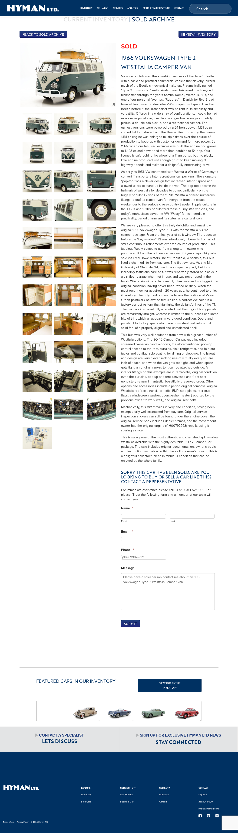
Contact (179, 8)
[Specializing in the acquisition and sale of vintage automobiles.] (33, 8)
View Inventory (200, 34)
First (124, 521)
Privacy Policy (23, 822)
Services (118, 8)
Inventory (86, 8)
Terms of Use (8, 822)
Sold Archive (153, 19)
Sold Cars (86, 801)
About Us (132, 8)
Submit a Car (126, 801)
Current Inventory (96, 19)
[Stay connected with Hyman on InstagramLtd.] (217, 815)
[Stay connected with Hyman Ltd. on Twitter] (209, 815)
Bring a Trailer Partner (156, 8)
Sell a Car (102, 8)
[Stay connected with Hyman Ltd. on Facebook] (200, 815)
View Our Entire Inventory (169, 685)
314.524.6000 (205, 801)
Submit (130, 623)
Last (172, 521)
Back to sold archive (44, 34)
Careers (163, 801)
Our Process (126, 794)
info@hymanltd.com (208, 808)
